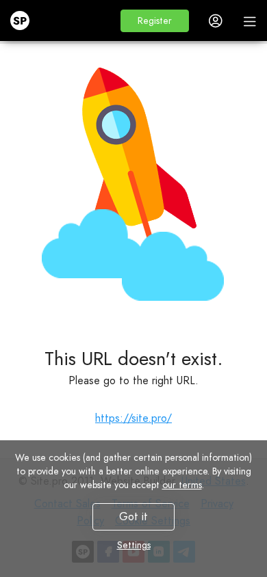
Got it (133, 516)
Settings (134, 545)
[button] (154, 21)
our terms (182, 485)
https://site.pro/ (133, 418)
